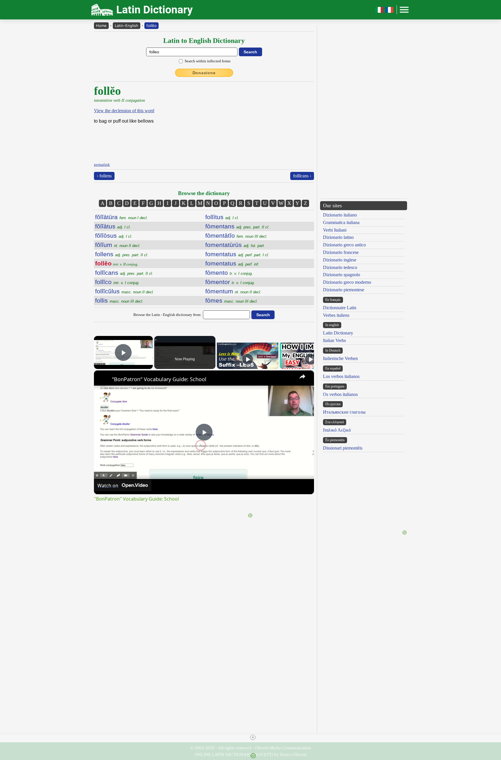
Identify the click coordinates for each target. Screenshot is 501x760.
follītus (222, 217)
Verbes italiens (336, 315)
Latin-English (126, 25)
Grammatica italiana (341, 222)
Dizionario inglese (339, 259)
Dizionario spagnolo (341, 274)
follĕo (151, 25)
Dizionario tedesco (340, 267)
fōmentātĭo (236, 235)
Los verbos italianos (341, 376)
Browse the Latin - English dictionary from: (167, 314)
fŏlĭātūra (121, 217)
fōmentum (233, 291)
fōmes (231, 300)
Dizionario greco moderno (347, 282)
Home (101, 25)
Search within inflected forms (207, 61)
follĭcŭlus (124, 291)
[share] (302, 376)
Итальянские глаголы (344, 412)
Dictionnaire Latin (339, 307)
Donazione (204, 72)
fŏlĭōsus (113, 235)
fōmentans (237, 226)
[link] (103, 380)
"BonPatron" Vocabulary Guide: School (159, 379)
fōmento (229, 272)
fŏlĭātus (113, 226)
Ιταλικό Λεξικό (337, 430)
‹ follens (104, 175)
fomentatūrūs (235, 244)
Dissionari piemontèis (342, 448)
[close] (252, 737)
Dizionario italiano (340, 214)
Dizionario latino (338, 237)
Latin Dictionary (338, 332)
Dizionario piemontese (343, 289)
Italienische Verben (340, 358)
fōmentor (230, 282)
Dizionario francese (341, 252)
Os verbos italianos (340, 394)
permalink (102, 164)
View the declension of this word (124, 110)
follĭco (117, 282)
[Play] (247, 359)
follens (121, 254)
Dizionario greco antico (344, 244)
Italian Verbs (334, 340)
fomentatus (237, 254)
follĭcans (124, 272)
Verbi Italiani (334, 230)
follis (119, 300)
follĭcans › (302, 175)
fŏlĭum (117, 244)
